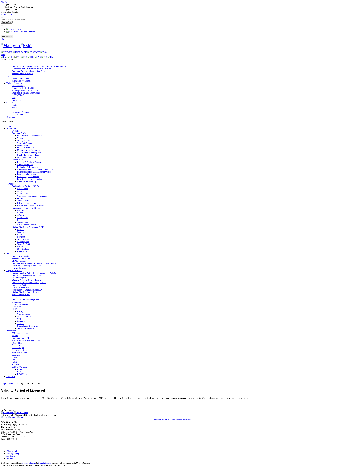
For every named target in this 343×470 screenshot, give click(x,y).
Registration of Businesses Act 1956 (27, 290)
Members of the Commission (29, 150)
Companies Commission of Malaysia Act (29, 282)
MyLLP (20, 229)
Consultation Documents (27, 326)
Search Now (7, 22)
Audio (14, 110)
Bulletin (15, 362)
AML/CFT (16, 307)
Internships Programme (21, 81)
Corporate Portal (8, 383)
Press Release (17, 343)
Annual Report (18, 347)
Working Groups (24, 316)
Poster (14, 357)
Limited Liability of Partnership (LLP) (28, 227)
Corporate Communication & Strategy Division (37, 169)
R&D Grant (22, 251)
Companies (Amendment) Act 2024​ (27, 275)
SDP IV (15, 335)
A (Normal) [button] (17, 7)
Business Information (21, 258)
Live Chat (10, 376)
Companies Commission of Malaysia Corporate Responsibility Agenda (42, 66)
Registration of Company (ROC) (26, 208)
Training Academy (14, 83)
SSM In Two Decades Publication (26, 340)
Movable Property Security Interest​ (26, 280)
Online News (17, 114)
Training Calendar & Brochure (25, 90)
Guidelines (16, 302)
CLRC (15, 309)
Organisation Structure (26, 157)
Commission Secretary (26, 181)
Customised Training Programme (26, 93)
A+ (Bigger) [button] (27, 7)
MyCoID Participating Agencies (177, 420)
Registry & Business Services (29, 162)
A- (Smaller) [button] (6, 7)
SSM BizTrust (23, 249)
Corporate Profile (19, 133)
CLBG (20, 220)
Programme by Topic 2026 (23, 88)
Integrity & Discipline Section (29, 179)
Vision (20, 138)
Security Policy (12, 453)
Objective (21, 321)
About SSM (11, 128)
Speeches (16, 345)
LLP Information (19, 261)
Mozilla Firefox (45, 463)
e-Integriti (21, 237)
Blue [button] (9, 12)
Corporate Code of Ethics (22, 338)
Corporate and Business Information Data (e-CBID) (34, 263)
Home (9, 126)
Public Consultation (20, 304)
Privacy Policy (12, 451)
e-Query (20, 215)
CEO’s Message (18, 85)
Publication (11, 331)
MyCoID (21, 210)
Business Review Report (22, 73)
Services (10, 184)
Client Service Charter (26, 203)
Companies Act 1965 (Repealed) (25, 299)
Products (10, 254)
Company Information (21, 256)
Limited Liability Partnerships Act (26, 292)
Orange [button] (14, 12)
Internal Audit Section (26, 174)
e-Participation (23, 241)
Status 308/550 (23, 244)
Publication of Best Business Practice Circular (31, 69)
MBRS (20, 246)
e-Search (21, 191)
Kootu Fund (17, 297)
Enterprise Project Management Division (34, 172)
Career (9, 76)
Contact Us (16, 100)
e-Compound (22, 193)
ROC (19, 372)
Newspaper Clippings (21, 112)
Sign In (4, 2)
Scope (19, 319)
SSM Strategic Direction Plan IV (31, 135)
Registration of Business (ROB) (25, 186)
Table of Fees (23, 201)
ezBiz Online (22, 188)
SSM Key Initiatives (20, 333)
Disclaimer (11, 456)
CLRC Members (24, 314)
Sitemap (9, 458)
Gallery (9, 102)
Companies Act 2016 (21, 285)
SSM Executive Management (29, 152)
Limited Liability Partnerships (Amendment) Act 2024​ (34, 273)
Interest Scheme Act (20, 287)
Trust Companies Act (21, 294)
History (20, 311)
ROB (19, 369)
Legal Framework (14, 270)
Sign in (4, 39)
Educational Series (19, 352)
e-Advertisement (19, 268)
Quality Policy (23, 145)
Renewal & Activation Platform (30, 205)
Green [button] (4, 12)
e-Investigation (23, 239)
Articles (20, 323)
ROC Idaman (23, 374)
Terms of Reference (25, 328)
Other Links (158, 420)
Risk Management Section (28, 176)
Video (14, 107)
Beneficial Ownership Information (26, 266)
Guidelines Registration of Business (32, 196)
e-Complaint (22, 234)
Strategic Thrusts (24, 140)
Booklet (15, 360)
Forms (20, 198)
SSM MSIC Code (19, 367)
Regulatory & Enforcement (28, 167)
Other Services (18, 232)
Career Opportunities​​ (20, 78)
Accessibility (7, 36)
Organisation (17, 160)
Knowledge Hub (13, 117)
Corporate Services (25, 164)
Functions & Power (25, 148)
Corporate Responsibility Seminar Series (29, 71)
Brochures (16, 355)
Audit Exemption (19, 278)
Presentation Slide (19, 350)
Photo (14, 105)
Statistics (15, 364)
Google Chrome (29, 463)
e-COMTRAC (18, 95)
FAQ (14, 97)
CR (7, 64)
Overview (16, 131)
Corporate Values (24, 143)
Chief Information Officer (28, 155)
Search (3, 55)
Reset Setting (6, 14)
